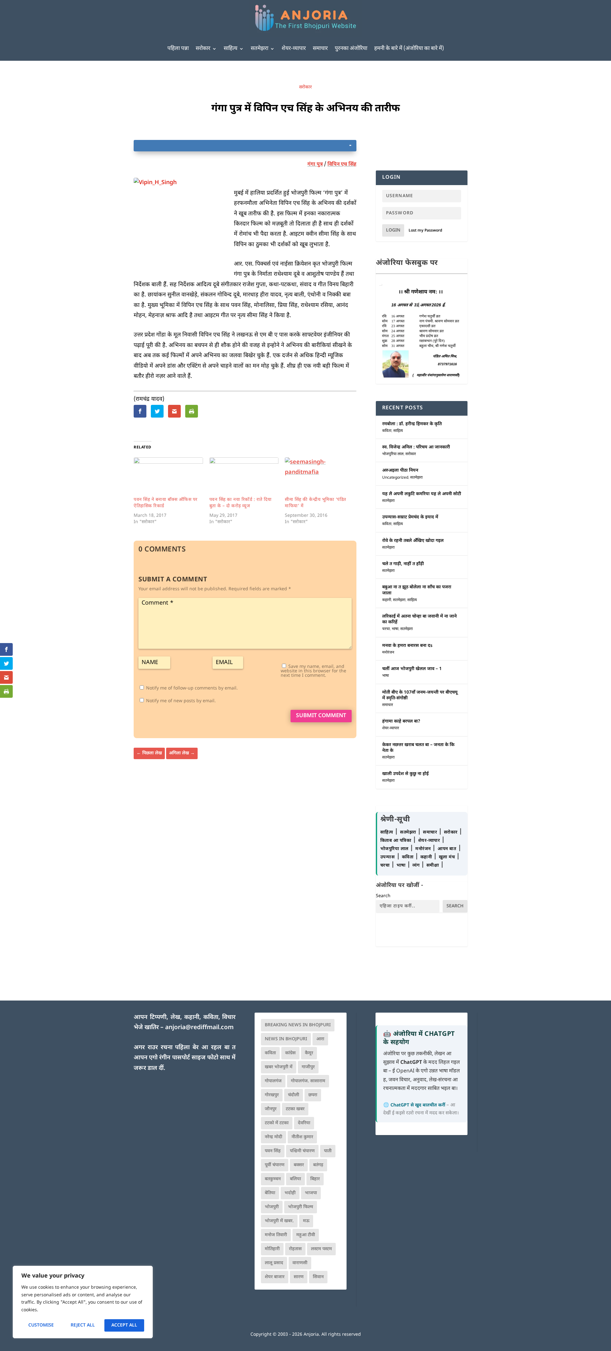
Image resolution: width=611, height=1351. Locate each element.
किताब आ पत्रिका (396, 841)
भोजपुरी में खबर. (279, 1221)
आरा (320, 1039)
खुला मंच (447, 857)
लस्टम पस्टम (321, 1249)
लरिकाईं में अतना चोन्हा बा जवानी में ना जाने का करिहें (419, 619)
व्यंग (416, 866)
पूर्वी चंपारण (274, 1165)
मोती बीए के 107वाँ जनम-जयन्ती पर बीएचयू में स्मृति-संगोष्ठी (420, 695)
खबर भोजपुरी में (278, 1067)
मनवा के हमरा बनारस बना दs (407, 646)
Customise (41, 1325)
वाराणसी (299, 1263)
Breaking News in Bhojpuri (298, 1025)
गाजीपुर (308, 1067)
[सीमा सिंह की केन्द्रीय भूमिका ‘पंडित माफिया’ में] (319, 477)
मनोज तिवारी (276, 1235)
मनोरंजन (388, 652)
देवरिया (304, 1123)
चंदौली (293, 1095)
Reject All (83, 1325)
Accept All (124, 1325)
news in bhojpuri (286, 1039)
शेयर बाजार (274, 1277)
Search (383, 896)
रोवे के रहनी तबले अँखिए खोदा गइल (413, 541)
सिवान (318, 1277)
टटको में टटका (277, 1123)
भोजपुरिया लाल (393, 454)
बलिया (295, 1179)
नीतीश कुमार (302, 1137)
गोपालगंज (273, 1081)
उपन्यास (387, 857)
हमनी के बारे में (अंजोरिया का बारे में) (409, 48)
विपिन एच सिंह (341, 164)
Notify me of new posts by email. (181, 701)
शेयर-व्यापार (294, 48)
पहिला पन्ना (178, 48)
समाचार (320, 48)
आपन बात (447, 849)
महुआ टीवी (305, 1235)
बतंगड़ (318, 1165)
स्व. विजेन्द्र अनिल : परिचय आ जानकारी (416, 447)
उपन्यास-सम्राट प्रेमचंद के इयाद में (410, 517)
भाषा (395, 629)
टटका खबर (295, 1109)
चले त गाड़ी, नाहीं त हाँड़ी (403, 564)
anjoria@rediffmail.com (199, 1028)
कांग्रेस (290, 1053)
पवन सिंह (273, 1151)
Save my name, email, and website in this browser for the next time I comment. (313, 671)
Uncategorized (395, 477)
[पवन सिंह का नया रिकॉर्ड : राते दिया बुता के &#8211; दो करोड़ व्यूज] (244, 477)
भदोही (290, 1193)
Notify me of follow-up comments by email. (192, 688)
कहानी (386, 600)
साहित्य (230, 48)
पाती (328, 1151)
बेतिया (270, 1193)
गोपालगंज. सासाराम (308, 1081)
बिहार (315, 1179)
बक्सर (299, 1165)
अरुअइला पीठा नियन (400, 471)
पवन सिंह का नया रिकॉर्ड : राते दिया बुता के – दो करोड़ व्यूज (240, 503)
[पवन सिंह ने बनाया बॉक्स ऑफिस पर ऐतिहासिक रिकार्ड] (168, 477)
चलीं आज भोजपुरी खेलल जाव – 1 (412, 669)
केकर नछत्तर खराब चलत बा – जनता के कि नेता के (418, 748)
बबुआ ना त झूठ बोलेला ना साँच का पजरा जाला (416, 590)
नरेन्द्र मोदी (273, 1137)
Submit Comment (321, 715)
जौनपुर (271, 1109)
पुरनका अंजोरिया (351, 48)
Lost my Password (425, 230)
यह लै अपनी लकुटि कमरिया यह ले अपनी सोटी (421, 494)
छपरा (312, 1095)
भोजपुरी (272, 1207)
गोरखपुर (272, 1095)
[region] (83, 1302)
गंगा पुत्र (315, 164)
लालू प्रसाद (274, 1263)
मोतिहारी (272, 1249)
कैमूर (309, 1053)
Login (393, 230)
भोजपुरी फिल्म (300, 1207)
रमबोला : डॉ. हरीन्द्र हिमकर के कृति (412, 424)
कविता (386, 430)
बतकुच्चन (273, 1179)
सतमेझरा (259, 48)
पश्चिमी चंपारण (302, 1151)
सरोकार (203, 48)
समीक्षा (433, 866)
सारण (299, 1277)
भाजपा (311, 1193)
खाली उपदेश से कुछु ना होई (405, 774)
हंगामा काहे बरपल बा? (401, 721)
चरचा (386, 629)
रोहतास (295, 1249)
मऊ (306, 1221)
